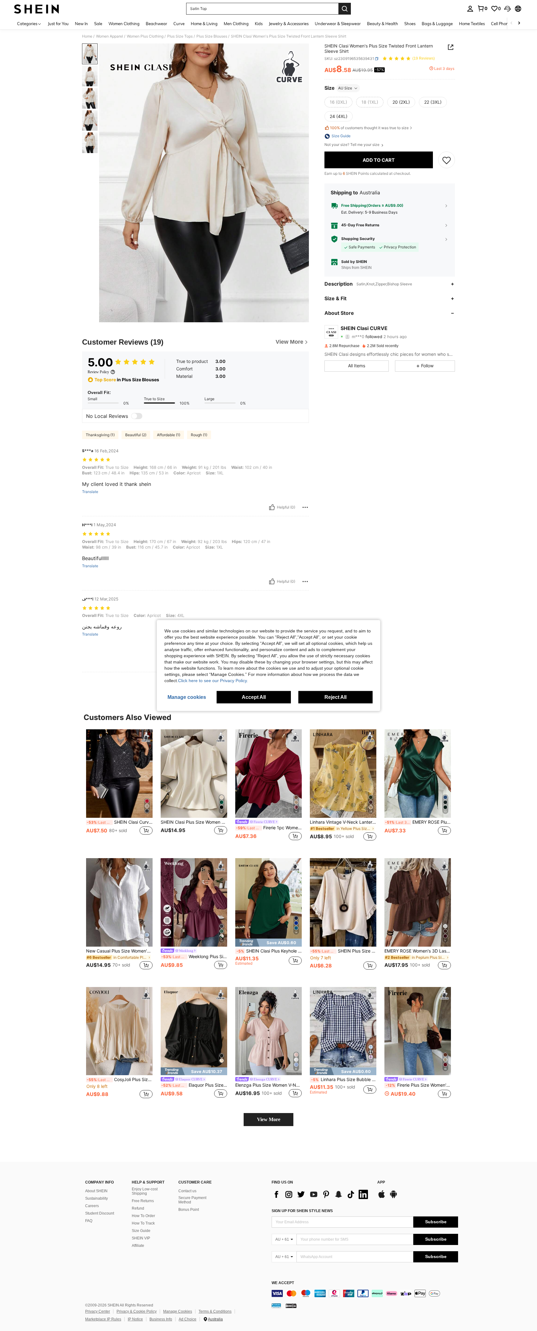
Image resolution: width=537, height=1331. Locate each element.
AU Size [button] (345, 88)
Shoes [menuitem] (409, 23)
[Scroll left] (511, 23)
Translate (90, 492)
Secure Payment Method (192, 1200)
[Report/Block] (305, 507)
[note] (268, 942)
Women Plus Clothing (145, 36)
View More (268, 1119)
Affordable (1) (168, 434)
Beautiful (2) (135, 434)
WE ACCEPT (283, 1283)
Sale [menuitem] (98, 23)
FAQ (88, 1221)
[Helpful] (272, 507)
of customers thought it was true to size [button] (369, 127)
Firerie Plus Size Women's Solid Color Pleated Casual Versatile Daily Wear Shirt (418, 1085)
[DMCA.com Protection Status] (291, 1305)
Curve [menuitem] (179, 23)
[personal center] (470, 8)
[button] (507, 8)
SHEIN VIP (141, 1238)
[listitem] (119, 789)
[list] (321, 1194)
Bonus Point (188, 1209)
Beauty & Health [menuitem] (382, 23)
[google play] (393, 1197)
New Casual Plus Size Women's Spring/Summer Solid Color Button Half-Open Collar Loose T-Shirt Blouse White (119, 950)
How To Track (143, 1223)
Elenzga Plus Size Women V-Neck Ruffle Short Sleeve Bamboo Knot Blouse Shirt (268, 1085)
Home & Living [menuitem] (204, 23)
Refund (138, 1208)
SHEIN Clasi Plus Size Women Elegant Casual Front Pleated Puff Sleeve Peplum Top (194, 822)
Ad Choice (187, 1319)
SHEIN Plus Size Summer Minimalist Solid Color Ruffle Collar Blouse (343, 950)
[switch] (136, 416)
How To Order (143, 1216)
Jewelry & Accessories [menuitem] (289, 23)
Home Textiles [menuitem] (472, 23)
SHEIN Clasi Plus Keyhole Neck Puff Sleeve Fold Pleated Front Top (269, 950)
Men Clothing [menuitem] (236, 23)
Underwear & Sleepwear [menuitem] (338, 23)
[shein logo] (36, 8)
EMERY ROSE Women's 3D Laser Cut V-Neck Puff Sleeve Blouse (417, 950)
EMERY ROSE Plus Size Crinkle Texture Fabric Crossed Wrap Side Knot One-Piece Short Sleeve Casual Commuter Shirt (418, 822)
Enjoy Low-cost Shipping (145, 1191)
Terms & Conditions (215, 1311)
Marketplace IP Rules (103, 1319)
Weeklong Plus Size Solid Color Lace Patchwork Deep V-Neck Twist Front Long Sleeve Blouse (194, 956)
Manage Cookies (177, 1311)
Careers (92, 1206)
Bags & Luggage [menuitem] (437, 23)
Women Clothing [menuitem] (124, 23)
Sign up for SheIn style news (302, 1211)
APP (381, 1182)
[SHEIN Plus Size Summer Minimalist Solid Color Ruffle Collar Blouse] (343, 902)
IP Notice (135, 1319)
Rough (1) (199, 434)
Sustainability (96, 1198)
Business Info (160, 1319)
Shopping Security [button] (358, 239)
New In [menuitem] (81, 23)
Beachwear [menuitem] (156, 23)
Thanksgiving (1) (100, 434)
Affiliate (138, 1245)
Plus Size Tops (180, 36)
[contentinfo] (365, 1293)
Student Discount (99, 1213)
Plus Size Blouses (211, 36)
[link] (482, 8)
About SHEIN (96, 1191)
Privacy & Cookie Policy (137, 1311)
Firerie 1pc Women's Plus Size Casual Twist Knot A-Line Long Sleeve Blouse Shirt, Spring (269, 827)
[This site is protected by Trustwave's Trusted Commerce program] (276, 1305)
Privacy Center (97, 1311)
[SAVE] (446, 160)
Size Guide (141, 1231)
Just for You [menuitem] (58, 23)
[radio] (338, 102)
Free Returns (143, 1201)
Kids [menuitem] (259, 23)
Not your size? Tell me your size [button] (352, 145)
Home (87, 36)
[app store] (381, 1197)
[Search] (344, 9)
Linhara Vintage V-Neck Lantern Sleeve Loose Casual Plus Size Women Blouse (343, 822)
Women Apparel (109, 36)
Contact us (187, 1191)
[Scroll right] (519, 23)
